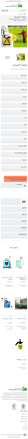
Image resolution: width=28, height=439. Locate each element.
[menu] (24, 13)
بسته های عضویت (23, 421)
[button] (25, 39)
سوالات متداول (24, 416)
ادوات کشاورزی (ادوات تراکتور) (14, 19)
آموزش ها (25, 429)
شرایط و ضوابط (24, 419)
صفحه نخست (23, 19)
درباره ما (25, 424)
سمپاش (15, 20)
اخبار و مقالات (24, 414)
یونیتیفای (10, 437)
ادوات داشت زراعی (21, 20)
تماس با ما (25, 426)
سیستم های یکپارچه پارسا (11, 435)
